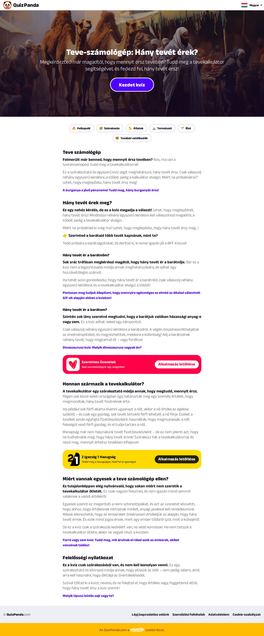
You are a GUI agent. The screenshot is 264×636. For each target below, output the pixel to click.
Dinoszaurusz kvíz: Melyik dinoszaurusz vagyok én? (102, 347)
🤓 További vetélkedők (131, 138)
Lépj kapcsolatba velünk (150, 614)
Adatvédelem (218, 614)
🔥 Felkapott (81, 128)
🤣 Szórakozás (109, 128)
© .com (16, 614)
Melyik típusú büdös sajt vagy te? (88, 595)
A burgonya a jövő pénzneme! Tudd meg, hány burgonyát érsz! (111, 190)
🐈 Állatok (135, 128)
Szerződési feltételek (188, 614)
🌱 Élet (185, 128)
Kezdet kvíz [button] (132, 84)
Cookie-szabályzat (247, 614)
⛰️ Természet (162, 128)
